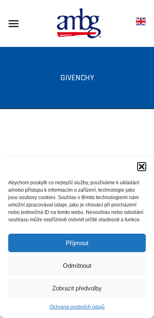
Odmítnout (77, 265)
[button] (142, 166)
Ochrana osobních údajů (77, 307)
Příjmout (77, 242)
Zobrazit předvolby (77, 288)
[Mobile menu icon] (13, 24)
